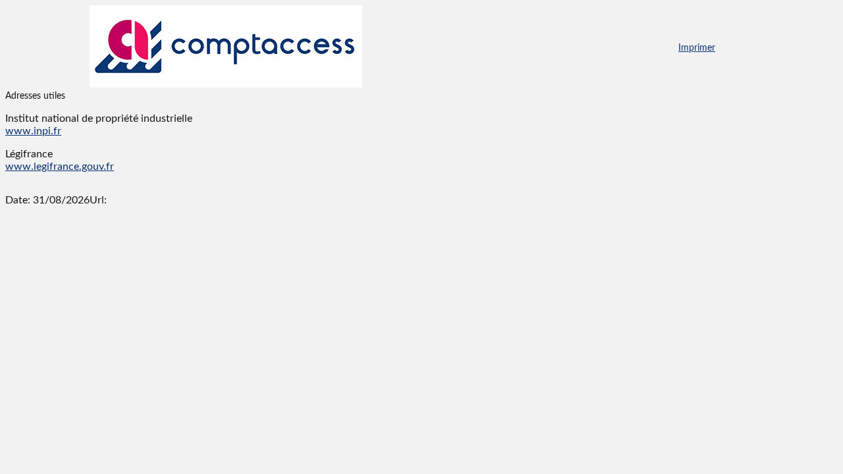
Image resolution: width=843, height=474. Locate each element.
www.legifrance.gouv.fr (59, 166)
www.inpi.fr (33, 131)
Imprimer (696, 48)
